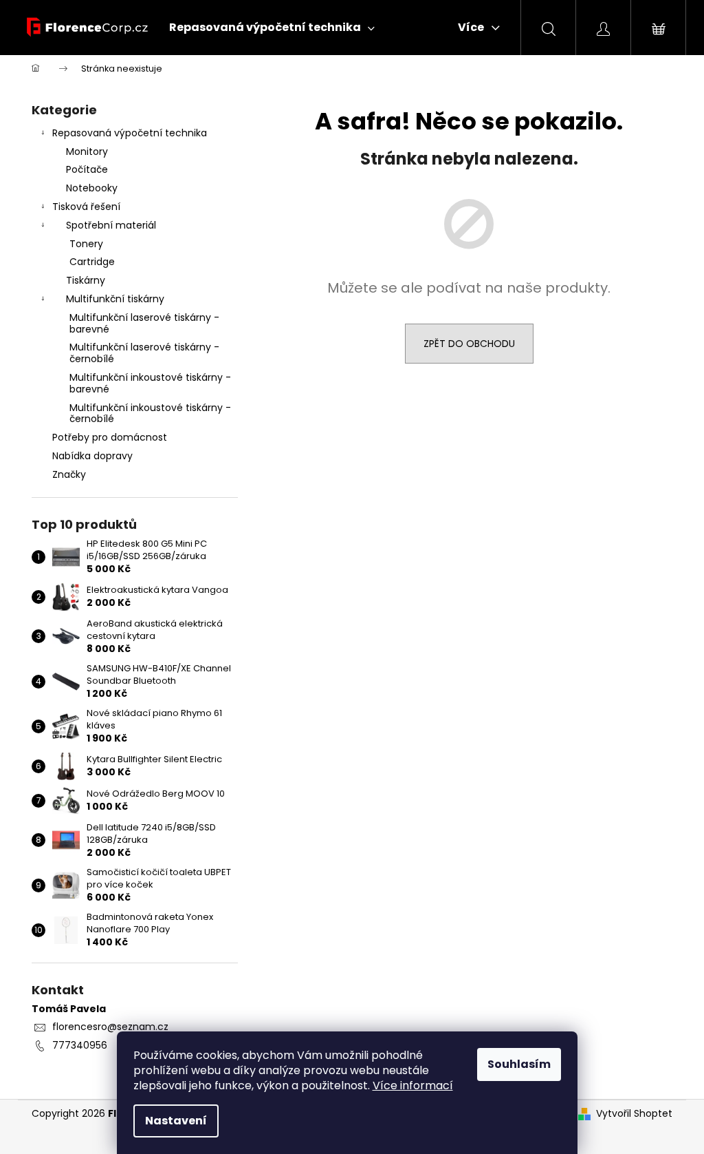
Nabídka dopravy (92, 456)
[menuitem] (271, 27)
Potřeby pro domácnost (109, 437)
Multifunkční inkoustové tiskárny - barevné (150, 383)
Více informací (413, 1085)
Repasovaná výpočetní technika (129, 133)
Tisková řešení (86, 206)
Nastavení (176, 1121)
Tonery (86, 244)
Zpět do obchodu (469, 343)
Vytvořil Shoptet (634, 1113)
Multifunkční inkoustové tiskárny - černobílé (150, 413)
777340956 (79, 1045)
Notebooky (92, 188)
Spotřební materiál (111, 225)
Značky (69, 474)
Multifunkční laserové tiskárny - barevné (144, 323)
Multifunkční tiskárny (115, 299)
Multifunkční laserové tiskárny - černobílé (144, 353)
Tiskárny (85, 280)
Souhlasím (519, 1064)
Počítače (87, 169)
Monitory (87, 151)
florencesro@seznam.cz (110, 1027)
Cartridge (92, 262)
